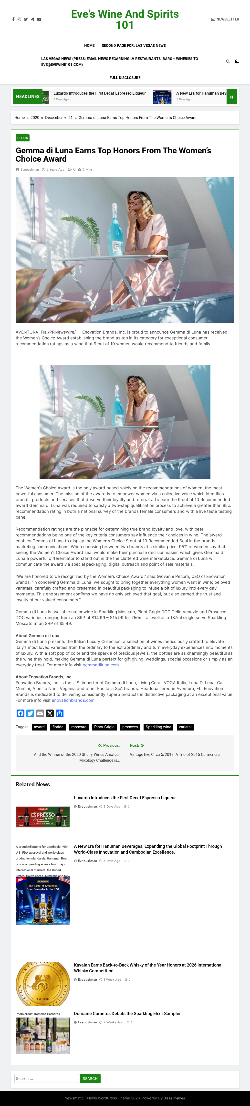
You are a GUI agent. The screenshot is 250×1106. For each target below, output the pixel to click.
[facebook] (13, 19)
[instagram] (19, 19)
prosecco (130, 727)
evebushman (30, 169)
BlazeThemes (174, 1098)
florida (57, 727)
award (39, 727)
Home (89, 45)
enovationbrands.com (73, 700)
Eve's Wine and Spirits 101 (125, 19)
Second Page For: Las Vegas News (134, 45)
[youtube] (39, 19)
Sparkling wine (158, 727)
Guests (22, 138)
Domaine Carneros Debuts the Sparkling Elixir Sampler (127, 1013)
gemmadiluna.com (101, 664)
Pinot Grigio (104, 727)
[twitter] (25, 19)
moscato (78, 727)
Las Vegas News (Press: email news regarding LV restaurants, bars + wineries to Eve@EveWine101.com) (119, 62)
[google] (32, 19)
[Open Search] (228, 61)
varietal (185, 727)
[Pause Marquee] (232, 96)
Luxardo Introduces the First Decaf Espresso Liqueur (66, 93)
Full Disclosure (125, 78)
